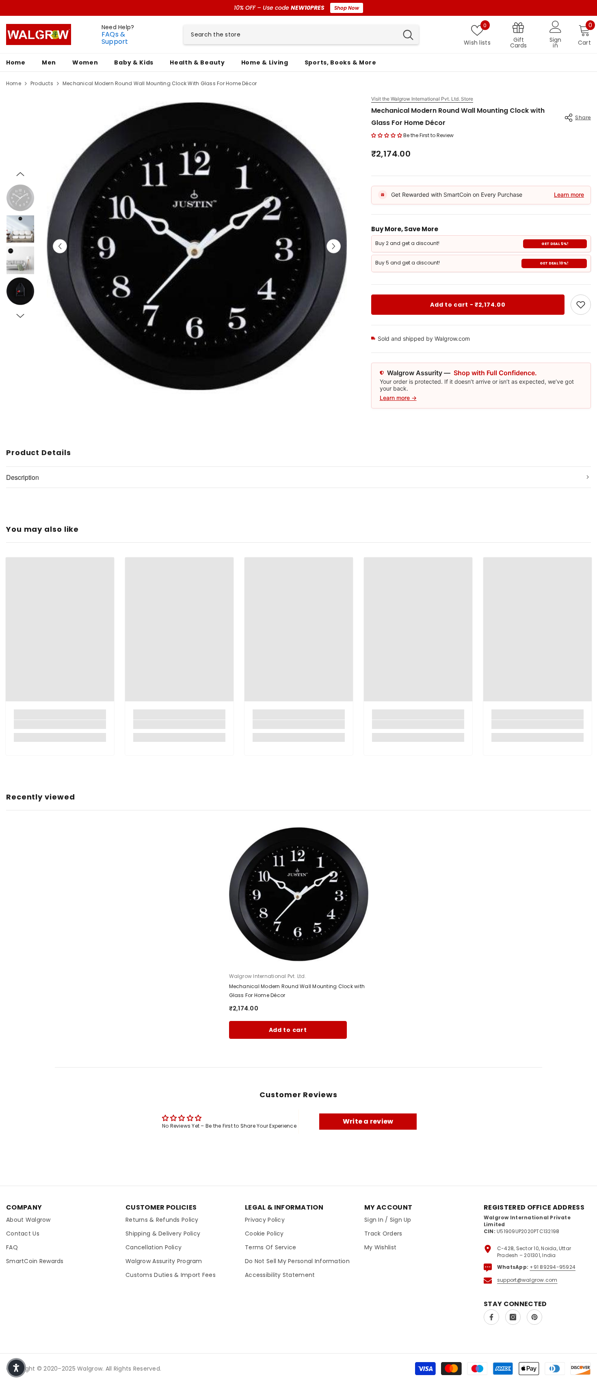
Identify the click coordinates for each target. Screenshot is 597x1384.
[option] (197, 246)
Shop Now (346, 7)
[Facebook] (491, 1317)
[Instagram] (513, 1317)
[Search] (301, 34)
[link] (581, 304)
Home (13, 83)
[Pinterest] (534, 1317)
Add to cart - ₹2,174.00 (467, 305)
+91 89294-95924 (552, 1267)
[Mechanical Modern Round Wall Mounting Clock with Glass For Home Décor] (298, 894)
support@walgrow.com (527, 1280)
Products (41, 83)
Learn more (569, 194)
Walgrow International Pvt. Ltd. (267, 976)
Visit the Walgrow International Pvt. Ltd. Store (422, 99)
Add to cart (288, 1030)
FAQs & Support (115, 38)
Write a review (368, 1121)
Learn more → (398, 397)
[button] (60, 246)
